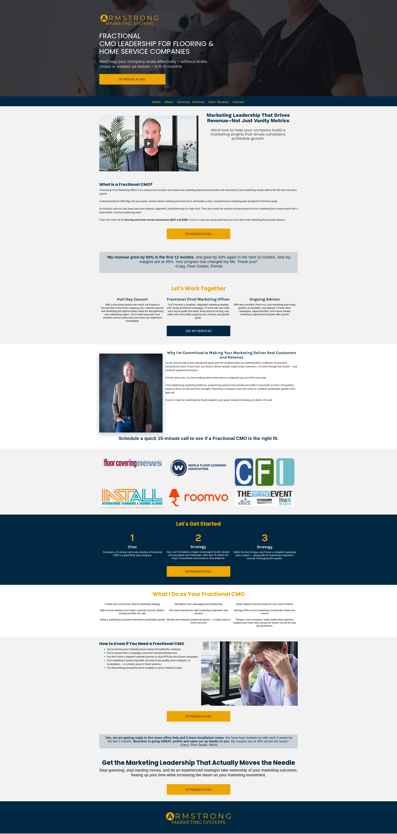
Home (156, 102)
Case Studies (218, 102)
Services (183, 102)
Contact (239, 102)
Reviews (198, 102)
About (169, 102)
